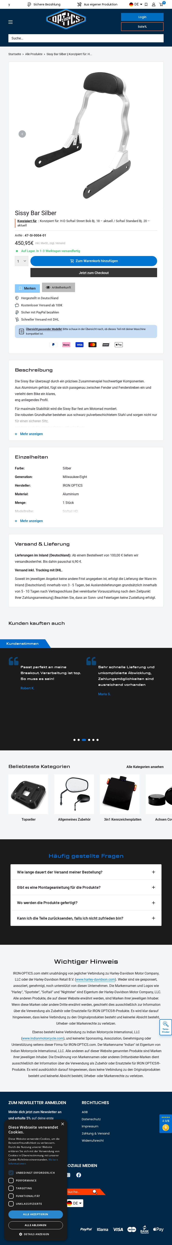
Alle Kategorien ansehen (145, 767)
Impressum (90, 1126)
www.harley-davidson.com (95, 979)
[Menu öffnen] (10, 22)
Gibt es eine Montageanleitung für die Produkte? (59, 887)
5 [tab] (93, 740)
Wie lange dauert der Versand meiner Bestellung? (60, 871)
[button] (35, 1234)
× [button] (62, 1124)
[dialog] (35, 1180)
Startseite (14, 54)
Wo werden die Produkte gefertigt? (47, 902)
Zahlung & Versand (95, 1133)
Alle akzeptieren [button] (35, 1214)
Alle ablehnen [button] (35, 1225)
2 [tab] (79, 740)
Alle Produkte (33, 54)
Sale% (142, 27)
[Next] (150, 134)
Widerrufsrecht (93, 1140)
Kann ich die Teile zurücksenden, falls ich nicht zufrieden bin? (70, 918)
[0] (161, 4)
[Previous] (22, 134)
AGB (85, 1112)
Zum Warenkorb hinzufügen (97, 261)
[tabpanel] (46, 673)
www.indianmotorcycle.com (42, 1038)
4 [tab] (89, 740)
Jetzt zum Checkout (94, 273)
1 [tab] (74, 740)
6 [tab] (97, 740)
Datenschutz (91, 1119)
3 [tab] (84, 740)
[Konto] (153, 4)
